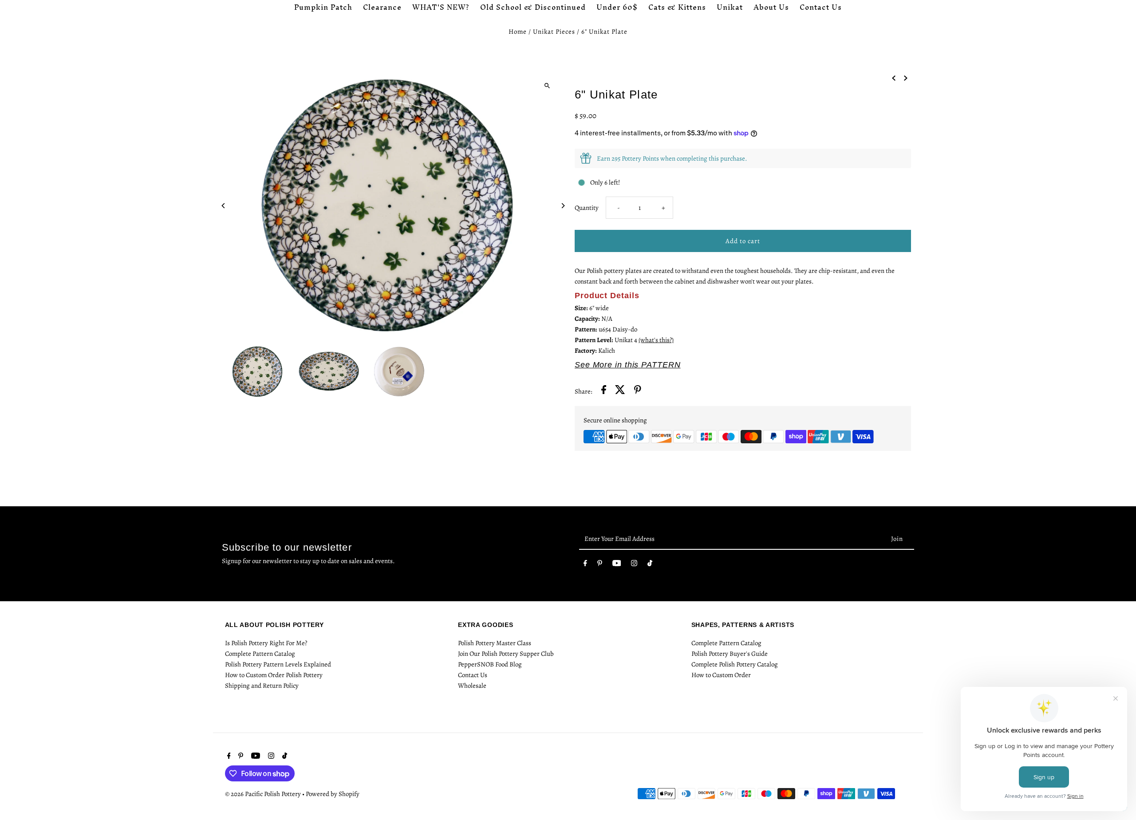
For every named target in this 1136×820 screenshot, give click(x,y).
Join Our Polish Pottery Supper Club (506, 653)
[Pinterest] (599, 565)
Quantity (587, 207)
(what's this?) (656, 339)
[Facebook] (585, 565)
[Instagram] (634, 565)
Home (518, 31)
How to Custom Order (721, 674)
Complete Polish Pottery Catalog (734, 664)
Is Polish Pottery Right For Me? (266, 643)
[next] (905, 77)
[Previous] (224, 206)
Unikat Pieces (554, 31)
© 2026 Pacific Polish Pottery (263, 793)
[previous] (893, 77)
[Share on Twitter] (620, 391)
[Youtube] (616, 565)
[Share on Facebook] (603, 391)
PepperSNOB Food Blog (490, 664)
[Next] (562, 206)
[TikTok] (649, 565)
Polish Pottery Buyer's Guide (729, 653)
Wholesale (472, 685)
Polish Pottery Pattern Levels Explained (278, 664)
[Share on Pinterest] (637, 391)
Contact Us (472, 674)
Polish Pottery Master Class (494, 643)
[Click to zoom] (547, 85)
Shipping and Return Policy (262, 685)
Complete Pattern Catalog (260, 653)
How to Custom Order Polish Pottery (274, 674)
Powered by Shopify (332, 793)
